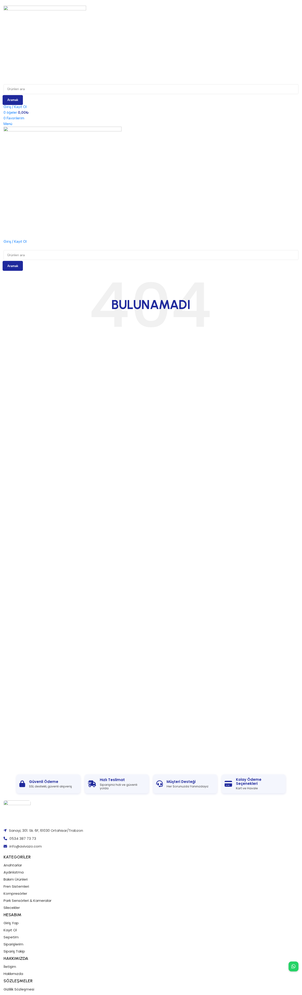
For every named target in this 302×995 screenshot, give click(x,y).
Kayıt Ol (10, 930)
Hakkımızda (13, 973)
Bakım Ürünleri (16, 879)
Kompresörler (15, 893)
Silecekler (12, 907)
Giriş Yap (11, 922)
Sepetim (11, 937)
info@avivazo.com (25, 846)
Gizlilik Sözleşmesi (19, 989)
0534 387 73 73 (22, 838)
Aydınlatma (14, 872)
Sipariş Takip (14, 951)
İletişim (10, 966)
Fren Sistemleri (16, 886)
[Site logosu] (45, 44)
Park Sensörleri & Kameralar (27, 900)
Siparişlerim (13, 944)
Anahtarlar (13, 865)
